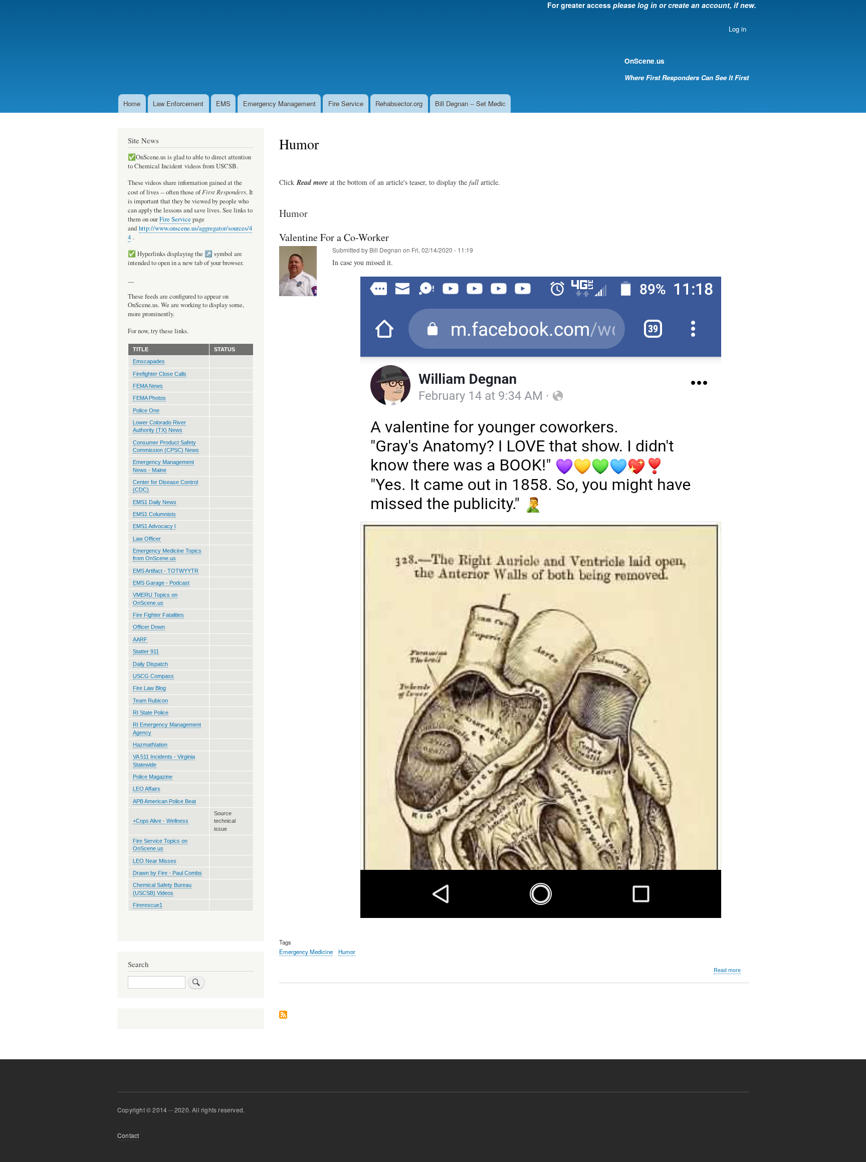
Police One (146, 410)
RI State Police (150, 713)
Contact (128, 1135)
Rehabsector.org (398, 103)
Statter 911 (146, 651)
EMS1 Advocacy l (154, 526)
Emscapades (149, 361)
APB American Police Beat (164, 801)
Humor (346, 952)
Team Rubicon (150, 701)
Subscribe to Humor (283, 1015)
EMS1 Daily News (154, 502)
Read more (727, 970)
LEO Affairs (146, 789)
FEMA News (148, 386)
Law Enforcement (178, 103)
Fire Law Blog (149, 688)
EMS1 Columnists (154, 514)
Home (131, 103)
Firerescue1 (147, 905)
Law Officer (147, 539)
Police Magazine (152, 777)
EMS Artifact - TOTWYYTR (165, 571)
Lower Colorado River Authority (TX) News (159, 426)
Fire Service (345, 103)
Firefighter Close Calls (159, 374)
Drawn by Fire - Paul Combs (167, 873)
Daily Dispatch (150, 664)
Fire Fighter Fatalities (158, 615)
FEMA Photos (149, 398)
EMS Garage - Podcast (161, 583)
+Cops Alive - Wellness (160, 821)
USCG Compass (153, 676)
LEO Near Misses (154, 861)
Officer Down (149, 627)
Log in (737, 29)
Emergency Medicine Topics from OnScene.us (167, 554)
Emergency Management (279, 103)
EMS (223, 103)
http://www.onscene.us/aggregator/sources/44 (190, 233)
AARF (140, 639)
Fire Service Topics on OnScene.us (160, 844)
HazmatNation (150, 745)
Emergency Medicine (306, 952)
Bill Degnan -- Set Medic (470, 103)
